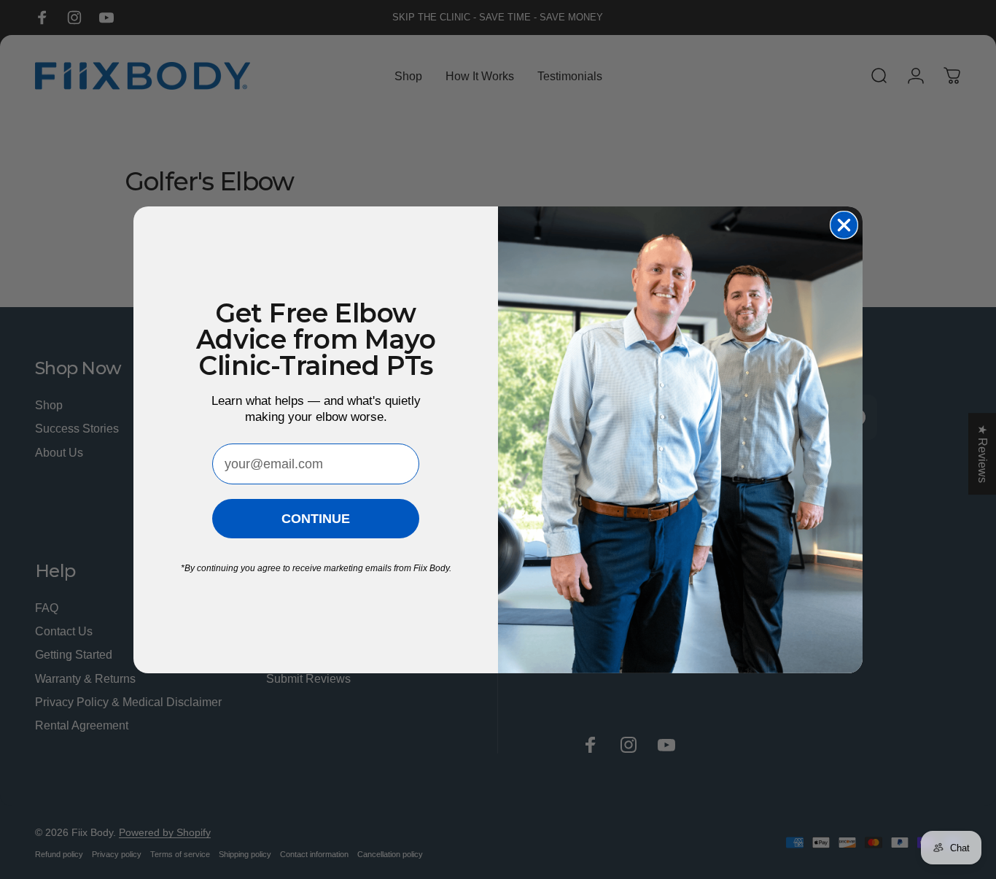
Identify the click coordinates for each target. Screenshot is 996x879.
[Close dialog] (844, 225)
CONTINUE (315, 518)
